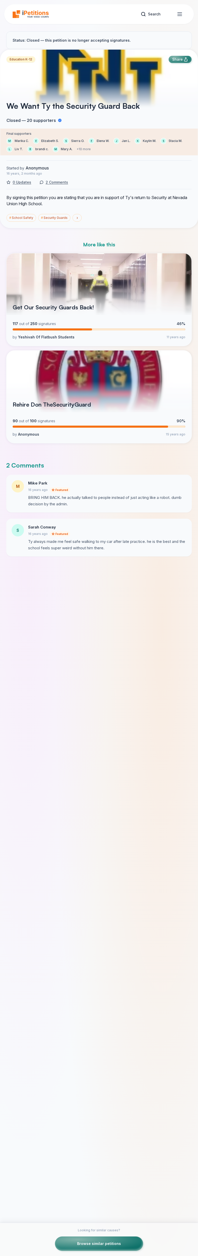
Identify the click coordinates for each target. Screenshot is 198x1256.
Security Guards (54, 218)
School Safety (21, 218)
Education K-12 (21, 59)
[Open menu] (179, 14)
